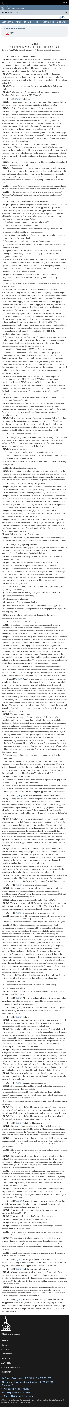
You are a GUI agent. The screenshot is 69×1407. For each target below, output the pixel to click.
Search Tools (48, 22)
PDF (11, 33)
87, (16, 56)
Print (64, 17)
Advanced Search (23, 22)
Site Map (5, 1340)
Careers (5, 1345)
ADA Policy (6, 1363)
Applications (6, 1354)
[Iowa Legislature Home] (34, 7)
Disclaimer (61, 22)
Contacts (5, 1349)
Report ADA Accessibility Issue (18, 1396)
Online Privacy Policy (10, 1367)
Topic (37, 22)
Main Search (7, 22)
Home (64, 2)
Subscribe (5, 1358)
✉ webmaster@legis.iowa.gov (15, 1389)
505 (18, 56)
